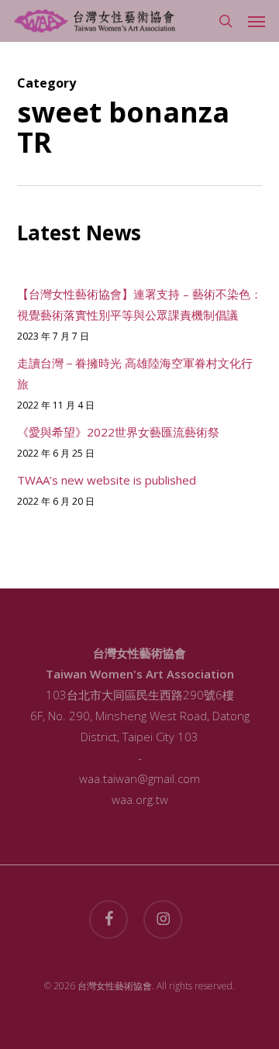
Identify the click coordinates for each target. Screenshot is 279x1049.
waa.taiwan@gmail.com (139, 778)
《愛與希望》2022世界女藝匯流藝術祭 (118, 432)
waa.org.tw (140, 799)
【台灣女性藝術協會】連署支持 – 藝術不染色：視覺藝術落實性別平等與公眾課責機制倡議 (139, 304)
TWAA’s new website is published (106, 480)
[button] (256, 21)
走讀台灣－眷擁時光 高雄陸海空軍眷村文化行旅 (135, 373)
